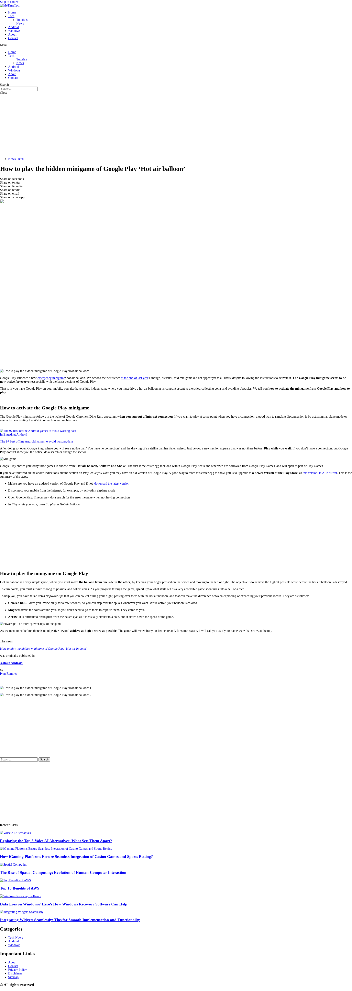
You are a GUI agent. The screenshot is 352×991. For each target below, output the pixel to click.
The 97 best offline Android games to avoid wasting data (36, 441)
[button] (176, 45)
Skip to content (9, 1)
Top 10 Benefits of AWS (19, 888)
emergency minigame (51, 378)
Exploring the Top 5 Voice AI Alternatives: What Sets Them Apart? (56, 841)
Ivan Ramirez (8, 673)
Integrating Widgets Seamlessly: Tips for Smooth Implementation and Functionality (70, 920)
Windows (14, 30)
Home (12, 12)
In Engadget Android (13, 434)
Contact (13, 38)
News (20, 23)
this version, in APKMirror (320, 473)
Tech (11, 16)
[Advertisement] (176, 125)
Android (13, 27)
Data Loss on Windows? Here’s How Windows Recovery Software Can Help (63, 904)
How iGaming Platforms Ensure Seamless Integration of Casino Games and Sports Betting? (76, 856)
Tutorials (22, 19)
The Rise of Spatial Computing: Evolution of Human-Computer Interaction (63, 872)
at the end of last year (134, 378)
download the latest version (111, 483)
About (12, 34)
